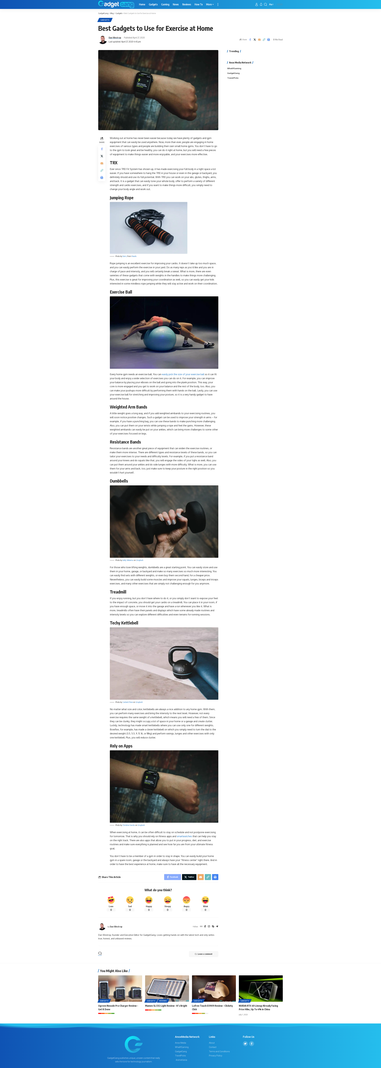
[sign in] (256, 4)
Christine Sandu (128, 825)
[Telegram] (217, 926)
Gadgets (105, 20)
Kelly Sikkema (127, 560)
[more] (218, 4)
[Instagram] (209, 926)
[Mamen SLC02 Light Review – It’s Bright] (167, 988)
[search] (265, 4)
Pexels (134, 256)
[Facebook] (205, 926)
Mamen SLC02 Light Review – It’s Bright (166, 1005)
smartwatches (184, 836)
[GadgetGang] (116, 4)
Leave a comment (205, 954)
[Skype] (213, 926)
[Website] (201, 926)
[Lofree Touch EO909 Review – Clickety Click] (214, 988)
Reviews (163, 1001)
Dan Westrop (115, 37)
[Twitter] (245, 1043)
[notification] (261, 4)
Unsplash (139, 560)
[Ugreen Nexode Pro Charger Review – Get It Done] (120, 988)
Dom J (124, 256)
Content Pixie (127, 702)
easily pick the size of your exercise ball (183, 374)
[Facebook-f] (251, 1043)
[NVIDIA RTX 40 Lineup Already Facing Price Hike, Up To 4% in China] (261, 988)
